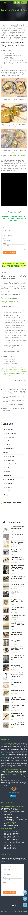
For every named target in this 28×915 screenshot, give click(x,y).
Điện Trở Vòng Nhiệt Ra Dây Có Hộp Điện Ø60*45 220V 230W (14, 392)
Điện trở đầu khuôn (8, 448)
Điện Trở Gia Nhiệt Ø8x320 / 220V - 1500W (17, 558)
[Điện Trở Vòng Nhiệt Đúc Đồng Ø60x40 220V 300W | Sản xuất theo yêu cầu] (12, 380)
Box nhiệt (5, 452)
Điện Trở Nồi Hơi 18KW (17, 690)
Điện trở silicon (7, 491)
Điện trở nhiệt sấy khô (9, 433)
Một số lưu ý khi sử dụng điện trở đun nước (18, 698)
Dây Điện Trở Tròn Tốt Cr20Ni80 (17, 608)
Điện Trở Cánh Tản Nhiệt (16, 593)
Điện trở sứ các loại (8, 456)
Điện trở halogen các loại (10, 464)
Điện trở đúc (6, 441)
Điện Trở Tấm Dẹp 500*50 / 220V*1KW (16, 633)
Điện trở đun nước (16, 370)
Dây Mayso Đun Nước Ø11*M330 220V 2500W (17, 585)
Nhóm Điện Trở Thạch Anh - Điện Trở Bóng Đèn (17, 657)
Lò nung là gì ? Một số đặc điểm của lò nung (17, 723)
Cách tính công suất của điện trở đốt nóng (18, 527)
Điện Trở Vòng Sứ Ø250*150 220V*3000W (14, 389)
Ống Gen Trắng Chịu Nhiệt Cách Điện (17, 543)
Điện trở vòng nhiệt (8, 437)
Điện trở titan (7, 468)
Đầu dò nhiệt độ (7, 472)
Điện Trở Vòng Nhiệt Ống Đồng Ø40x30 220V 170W (13, 401)
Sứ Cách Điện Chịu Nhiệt (16, 683)
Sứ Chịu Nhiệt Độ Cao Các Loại (17, 706)
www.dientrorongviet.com (9, 303)
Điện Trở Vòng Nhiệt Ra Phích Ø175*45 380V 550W (13, 397)
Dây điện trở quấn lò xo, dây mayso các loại (18, 577)
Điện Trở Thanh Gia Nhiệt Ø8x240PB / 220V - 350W (18, 624)
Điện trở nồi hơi (7, 487)
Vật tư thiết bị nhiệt (11, 373)
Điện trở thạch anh (8, 460)
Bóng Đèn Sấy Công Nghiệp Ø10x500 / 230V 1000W (17, 715)
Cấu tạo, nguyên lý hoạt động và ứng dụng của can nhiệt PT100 (18, 674)
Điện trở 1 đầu (7, 445)
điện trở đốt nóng (14, 371)
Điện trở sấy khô (9, 368)
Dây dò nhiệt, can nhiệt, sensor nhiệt (18, 616)
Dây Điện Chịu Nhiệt (17, 534)
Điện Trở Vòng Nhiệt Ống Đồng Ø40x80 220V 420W (13, 405)
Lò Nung (5, 495)
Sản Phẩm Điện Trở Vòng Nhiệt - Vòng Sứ (17, 666)
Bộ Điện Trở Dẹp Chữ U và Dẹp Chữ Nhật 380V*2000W (14, 409)
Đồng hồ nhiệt (7, 475)
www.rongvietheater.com (10, 301)
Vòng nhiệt (8, 370)
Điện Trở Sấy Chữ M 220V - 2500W (17, 649)
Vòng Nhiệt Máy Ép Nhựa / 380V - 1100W (17, 600)
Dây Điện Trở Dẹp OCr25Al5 (16, 641)
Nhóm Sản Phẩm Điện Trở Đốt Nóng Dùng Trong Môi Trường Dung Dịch (18, 568)
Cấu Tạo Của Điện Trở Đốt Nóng (17, 550)
